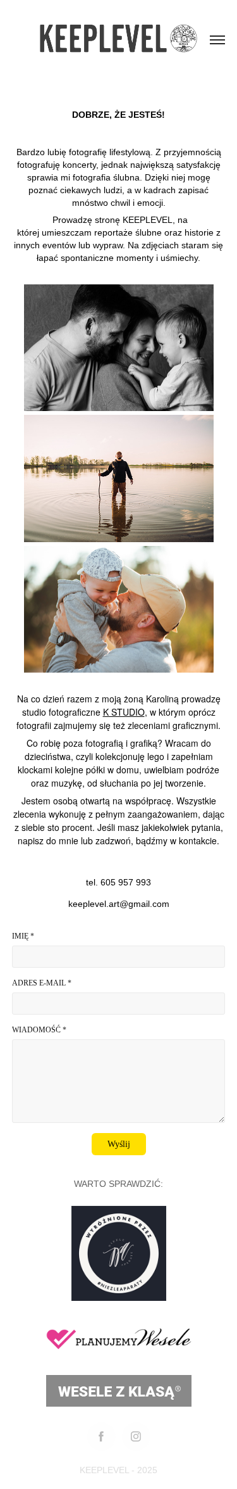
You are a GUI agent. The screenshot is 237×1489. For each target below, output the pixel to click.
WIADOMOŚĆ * (39, 1029)
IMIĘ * (23, 936)
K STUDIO (124, 712)
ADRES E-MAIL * (41, 983)
